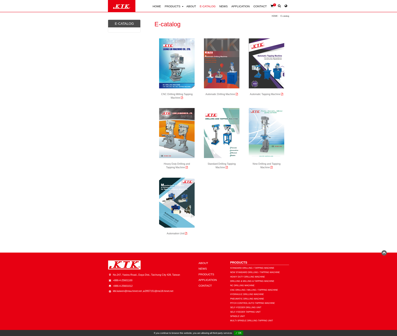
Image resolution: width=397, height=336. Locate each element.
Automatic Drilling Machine (220, 94)
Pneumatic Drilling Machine (247, 298)
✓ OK (238, 333)
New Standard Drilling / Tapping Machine (255, 272)
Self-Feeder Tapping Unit (245, 312)
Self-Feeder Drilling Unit (245, 307)
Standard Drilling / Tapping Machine (252, 268)
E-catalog (285, 16)
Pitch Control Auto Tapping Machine (252, 303)
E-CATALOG (208, 6)
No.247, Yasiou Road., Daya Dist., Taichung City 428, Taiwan (146, 274)
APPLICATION (240, 6)
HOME (157, 6)
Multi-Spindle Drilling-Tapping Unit (251, 320)
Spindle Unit (237, 316)
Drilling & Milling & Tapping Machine (252, 281)
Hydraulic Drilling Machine (247, 294)
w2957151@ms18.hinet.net (158, 291)
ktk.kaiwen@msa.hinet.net (127, 291)
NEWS (223, 6)
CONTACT (260, 6)
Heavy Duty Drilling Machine (247, 276)
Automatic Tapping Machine (265, 94)
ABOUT (191, 6)
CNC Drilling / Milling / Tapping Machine (254, 290)
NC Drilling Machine (242, 285)
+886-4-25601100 (122, 280)
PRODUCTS (206, 274)
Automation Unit (176, 233)
